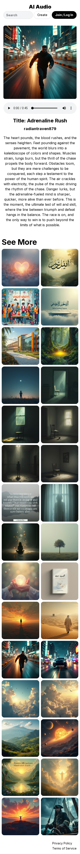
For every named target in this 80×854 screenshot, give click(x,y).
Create (42, 15)
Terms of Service (64, 848)
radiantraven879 (40, 128)
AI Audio (40, 7)
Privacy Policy (62, 843)
